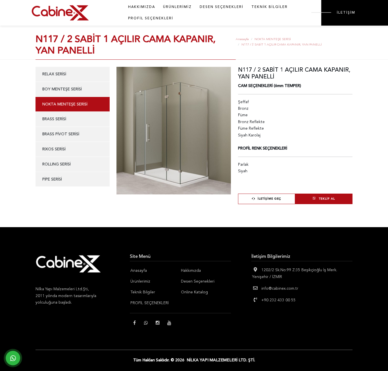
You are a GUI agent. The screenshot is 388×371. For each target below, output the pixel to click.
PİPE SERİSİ (52, 179)
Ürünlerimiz (177, 7)
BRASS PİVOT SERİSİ (60, 134)
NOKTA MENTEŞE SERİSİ (273, 39)
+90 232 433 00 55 (278, 300)
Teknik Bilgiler (269, 7)
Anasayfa (242, 39)
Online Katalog (194, 292)
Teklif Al (326, 198)
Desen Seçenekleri (221, 7)
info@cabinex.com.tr (279, 289)
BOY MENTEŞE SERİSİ (62, 89)
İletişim (346, 12)
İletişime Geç (268, 198)
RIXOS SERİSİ (54, 149)
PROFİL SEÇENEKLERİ (150, 18)
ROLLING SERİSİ (56, 164)
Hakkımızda (141, 7)
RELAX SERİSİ (54, 74)
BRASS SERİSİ (54, 119)
